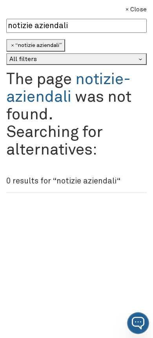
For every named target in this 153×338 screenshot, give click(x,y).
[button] (138, 323)
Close (138, 9)
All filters (23, 59)
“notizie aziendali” (38, 45)
